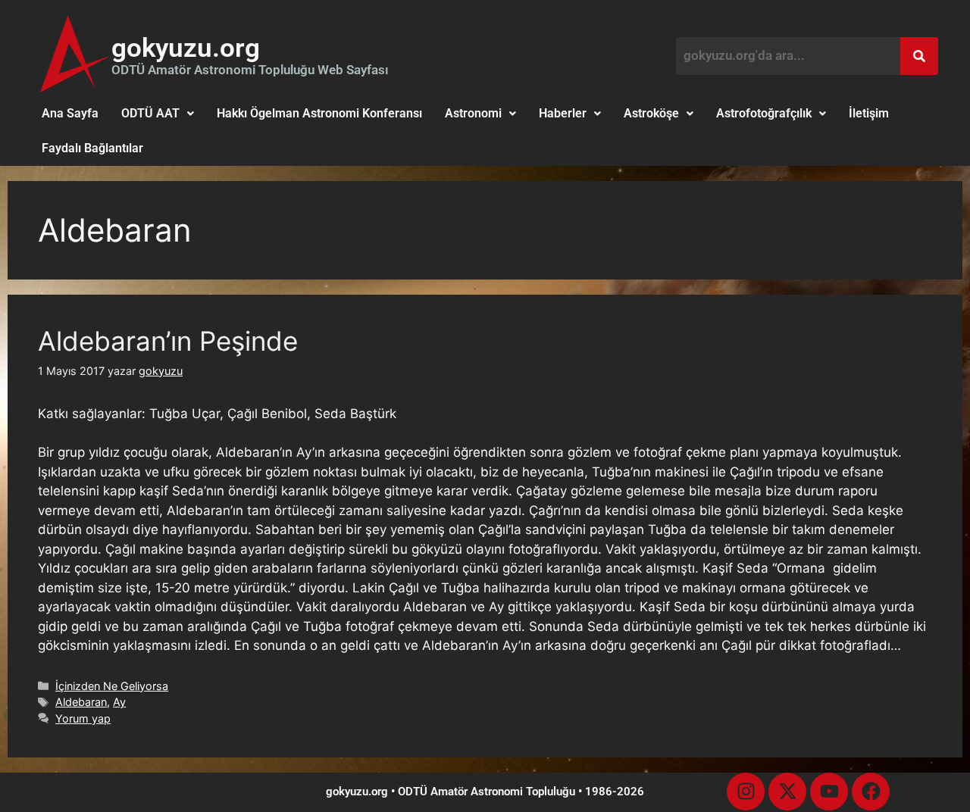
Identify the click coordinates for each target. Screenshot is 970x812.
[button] (157, 113)
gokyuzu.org (185, 48)
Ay (119, 701)
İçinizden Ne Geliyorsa (111, 685)
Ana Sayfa (70, 113)
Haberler (563, 113)
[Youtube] (829, 791)
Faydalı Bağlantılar (92, 148)
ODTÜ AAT (150, 113)
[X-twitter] (787, 791)
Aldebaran (81, 701)
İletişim (869, 113)
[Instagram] (746, 791)
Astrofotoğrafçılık (764, 113)
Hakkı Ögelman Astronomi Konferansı (319, 113)
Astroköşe (651, 113)
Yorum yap (83, 718)
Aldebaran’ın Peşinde (168, 341)
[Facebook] (871, 791)
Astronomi (473, 113)
